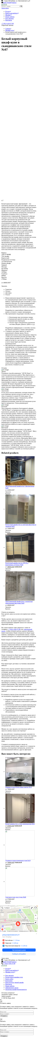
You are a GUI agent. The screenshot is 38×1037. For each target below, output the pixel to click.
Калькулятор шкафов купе (14, 977)
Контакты (8, 20)
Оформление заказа (11, 988)
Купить (7, 493)
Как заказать (9, 18)
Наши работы (9, 17)
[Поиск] (21, 6)
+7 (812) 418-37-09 (7, 23)
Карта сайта (9, 979)
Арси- (5, 8)
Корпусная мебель (11, 13)
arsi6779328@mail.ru (9, 2)
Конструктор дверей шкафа (14, 982)
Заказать (4, 286)
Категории (8, 981)
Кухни (7, 11)
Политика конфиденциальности (16, 989)
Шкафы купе (9, 972)
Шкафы (7, 15)
